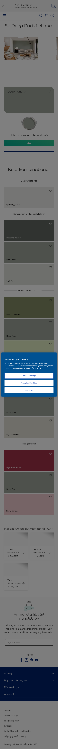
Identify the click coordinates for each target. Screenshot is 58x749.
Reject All (29, 390)
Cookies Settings (29, 376)
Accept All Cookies (29, 383)
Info (39, 368)
